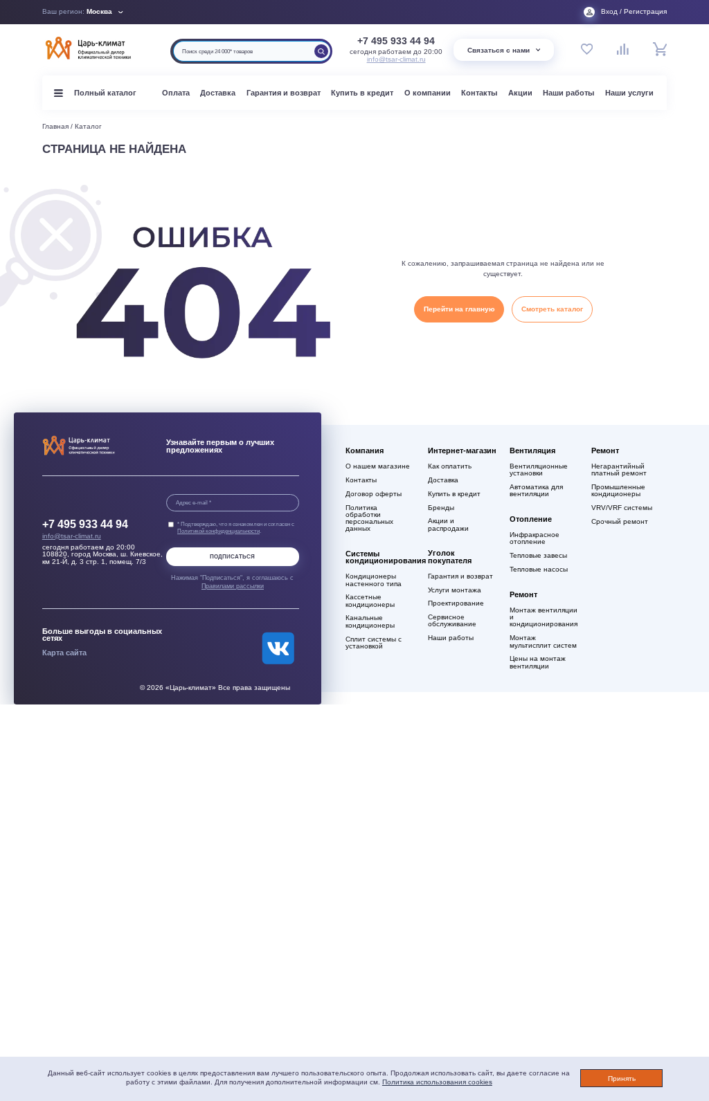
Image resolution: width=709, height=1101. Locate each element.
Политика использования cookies (437, 1082)
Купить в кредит (362, 93)
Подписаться (232, 557)
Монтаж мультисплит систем (543, 641)
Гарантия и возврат (283, 93)
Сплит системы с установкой (373, 643)
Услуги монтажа (454, 590)
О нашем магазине (377, 466)
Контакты (479, 93)
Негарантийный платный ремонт (619, 470)
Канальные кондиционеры (370, 621)
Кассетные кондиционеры (370, 601)
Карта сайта (64, 652)
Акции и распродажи (448, 524)
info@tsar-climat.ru (396, 59)
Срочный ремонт (619, 521)
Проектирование (456, 603)
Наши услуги (629, 93)
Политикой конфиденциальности (218, 530)
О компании (427, 93)
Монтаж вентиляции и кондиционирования (543, 617)
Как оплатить (450, 466)
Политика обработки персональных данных (369, 518)
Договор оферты (373, 494)
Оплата (176, 93)
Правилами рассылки (232, 586)
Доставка (217, 93)
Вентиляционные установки (539, 470)
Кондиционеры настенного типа (373, 580)
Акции (520, 93)
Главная (55, 126)
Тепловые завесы (538, 555)
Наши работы (568, 93)
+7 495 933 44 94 (396, 41)
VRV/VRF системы (621, 507)
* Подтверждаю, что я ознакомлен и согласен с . (235, 527)
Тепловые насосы (539, 569)
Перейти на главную (459, 309)
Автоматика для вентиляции (536, 491)
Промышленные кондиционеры (618, 491)
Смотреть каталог (552, 309)
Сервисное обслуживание (452, 621)
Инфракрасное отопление (534, 538)
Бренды (441, 507)
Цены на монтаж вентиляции (538, 662)
